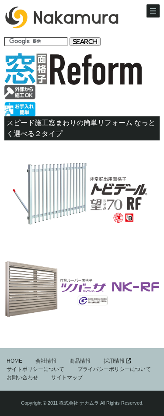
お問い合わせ (22, 377)
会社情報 (45, 361)
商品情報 (80, 361)
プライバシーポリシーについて (114, 369)
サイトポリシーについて (35, 369)
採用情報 (115, 361)
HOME (14, 361)
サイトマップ (67, 377)
